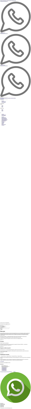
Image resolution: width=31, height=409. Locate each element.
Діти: (1, 328)
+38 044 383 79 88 (8, 0)
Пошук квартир (4, 101)
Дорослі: (1, 327)
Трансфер (3, 122)
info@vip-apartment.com (3, 0)
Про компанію (4, 102)
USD (2, 105)
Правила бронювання (4, 119)
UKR (2, 110)
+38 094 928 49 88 (4, 370)
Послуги (3, 121)
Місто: (1, 325)
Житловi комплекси (4, 118)
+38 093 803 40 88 (13, 0)
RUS (2, 109)
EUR (2, 106)
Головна (3, 114)
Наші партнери (4, 124)
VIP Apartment (2, 98)
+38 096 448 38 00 (4, 369)
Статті (2, 123)
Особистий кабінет (4, 120)
